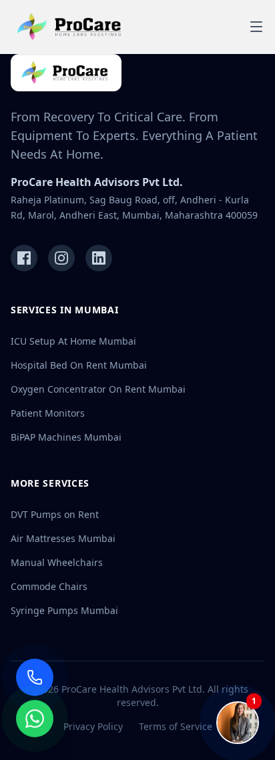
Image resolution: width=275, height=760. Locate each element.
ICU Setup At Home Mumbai (73, 341)
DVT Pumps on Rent (55, 514)
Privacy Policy (93, 726)
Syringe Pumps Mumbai (64, 610)
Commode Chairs (49, 586)
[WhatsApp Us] (34, 720)
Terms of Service (175, 726)
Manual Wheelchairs (57, 562)
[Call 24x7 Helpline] (34, 677)
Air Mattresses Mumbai (63, 538)
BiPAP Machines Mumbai (66, 437)
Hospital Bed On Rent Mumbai (79, 365)
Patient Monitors (48, 413)
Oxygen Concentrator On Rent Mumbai (98, 389)
